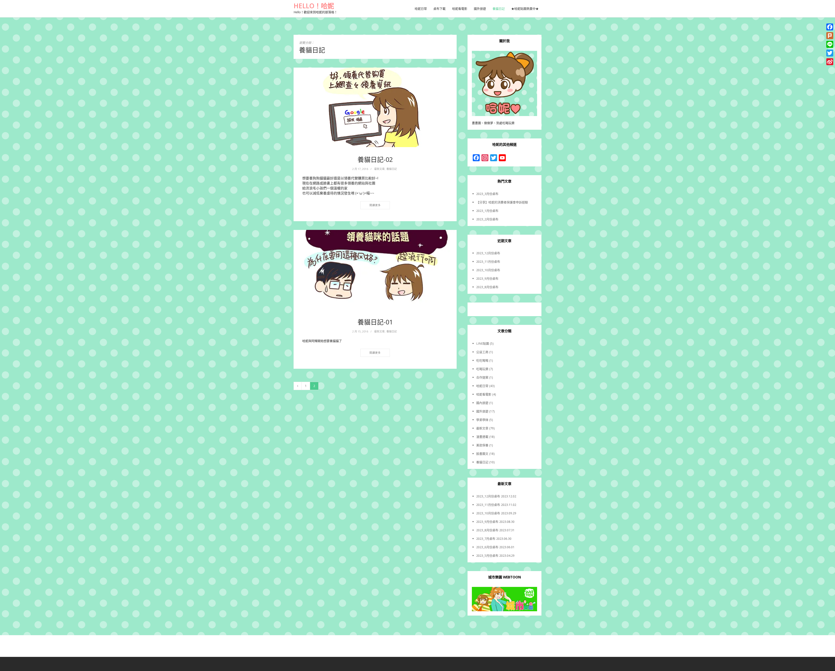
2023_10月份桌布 (488, 270)
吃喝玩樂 (482, 369)
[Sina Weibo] (829, 61)
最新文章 (379, 169)
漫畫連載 (482, 437)
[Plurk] (829, 35)
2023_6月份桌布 (487, 547)
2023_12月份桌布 (488, 253)
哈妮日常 (421, 9)
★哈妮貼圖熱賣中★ (525, 9)
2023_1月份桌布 (487, 211)
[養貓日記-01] (375, 270)
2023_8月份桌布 (487, 287)
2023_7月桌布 (485, 538)
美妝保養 (482, 445)
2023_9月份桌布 (487, 278)
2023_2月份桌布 (487, 219)
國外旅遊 (480, 9)
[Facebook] (829, 27)
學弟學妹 (482, 420)
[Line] (829, 44)
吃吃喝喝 (482, 360)
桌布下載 (439, 9)
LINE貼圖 (482, 343)
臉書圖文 (482, 454)
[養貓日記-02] (375, 107)
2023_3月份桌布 (487, 194)
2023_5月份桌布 (487, 555)
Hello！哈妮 (314, 5)
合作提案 (482, 377)
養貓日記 (499, 9)
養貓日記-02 (375, 159)
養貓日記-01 (375, 321)
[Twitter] (829, 53)
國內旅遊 (482, 403)
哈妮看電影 (459, 9)
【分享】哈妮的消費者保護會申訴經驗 (502, 202)
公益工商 (482, 352)
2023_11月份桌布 (488, 261)
